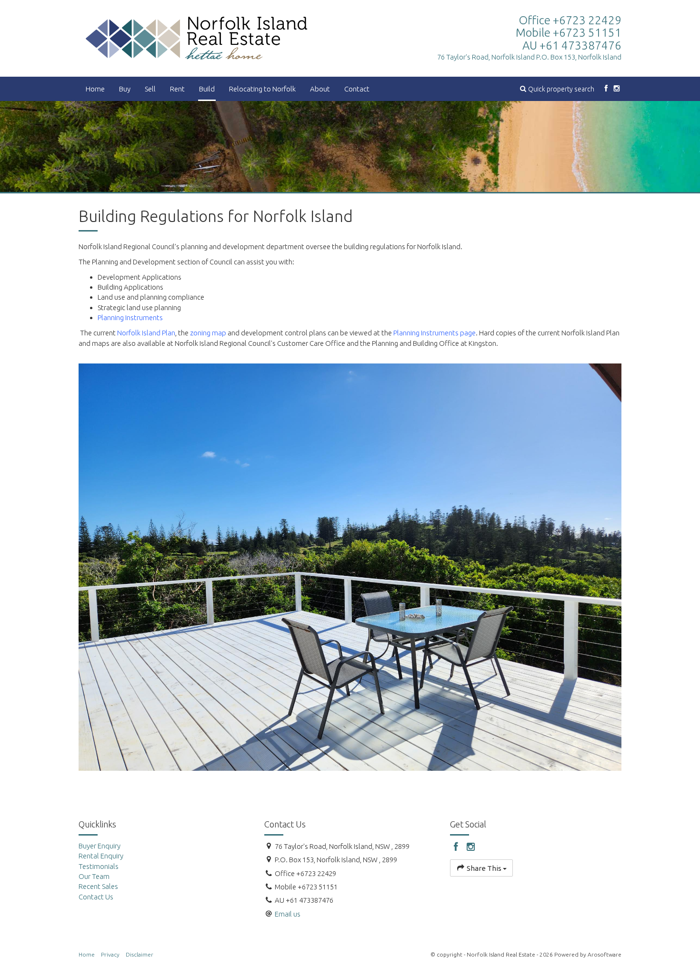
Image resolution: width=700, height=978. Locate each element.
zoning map (208, 333)
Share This (484, 868)
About (320, 89)
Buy (124, 89)
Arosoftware (604, 954)
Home (95, 89)
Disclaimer (139, 954)
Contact (357, 89)
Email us (287, 914)
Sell (150, 89)
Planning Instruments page (434, 333)
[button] (557, 89)
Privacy (110, 954)
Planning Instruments (130, 317)
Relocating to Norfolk (262, 89)
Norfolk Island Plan (146, 333)
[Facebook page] (605, 89)
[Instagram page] (616, 89)
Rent (177, 89)
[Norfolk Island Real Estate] (196, 37)
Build (207, 89)
